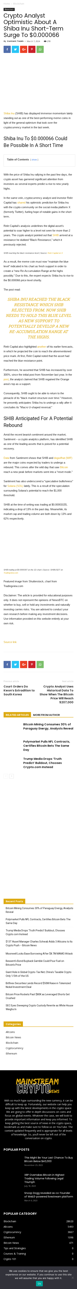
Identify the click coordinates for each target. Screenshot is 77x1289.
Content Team (15, 41)
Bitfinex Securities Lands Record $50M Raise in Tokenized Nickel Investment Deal (38, 985)
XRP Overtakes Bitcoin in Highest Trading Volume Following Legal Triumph (44, 1178)
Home (7, 3)
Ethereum (11, 1053)
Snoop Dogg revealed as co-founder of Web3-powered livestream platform (48, 1194)
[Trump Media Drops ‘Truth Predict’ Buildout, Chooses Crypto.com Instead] (12, 763)
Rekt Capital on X (55, 253)
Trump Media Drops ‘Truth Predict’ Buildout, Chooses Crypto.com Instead (42, 763)
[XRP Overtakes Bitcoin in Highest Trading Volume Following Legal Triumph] (12, 1179)
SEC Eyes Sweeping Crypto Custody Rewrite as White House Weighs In (39, 1007)
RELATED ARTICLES (17, 715)
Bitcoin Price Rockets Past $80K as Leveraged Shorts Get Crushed (38, 996)
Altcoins (10, 1032)
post (6, 379)
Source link (10, 642)
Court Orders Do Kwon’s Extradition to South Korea (19, 690)
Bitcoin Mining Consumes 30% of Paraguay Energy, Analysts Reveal (48, 726)
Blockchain (18, 3)
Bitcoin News (13, 1037)
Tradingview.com (11, 573)
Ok (39, 1283)
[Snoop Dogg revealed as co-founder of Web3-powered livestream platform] (12, 1197)
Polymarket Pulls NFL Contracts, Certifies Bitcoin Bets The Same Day (46, 746)
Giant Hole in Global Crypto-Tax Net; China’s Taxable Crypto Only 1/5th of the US (38, 974)
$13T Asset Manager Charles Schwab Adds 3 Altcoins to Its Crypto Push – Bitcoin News (39, 943)
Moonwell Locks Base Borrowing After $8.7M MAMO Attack (39, 953)
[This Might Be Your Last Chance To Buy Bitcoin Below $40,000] (12, 1162)
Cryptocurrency (14, 1048)
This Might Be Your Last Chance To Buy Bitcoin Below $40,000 (48, 1159)
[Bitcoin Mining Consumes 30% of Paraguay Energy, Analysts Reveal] (12, 728)
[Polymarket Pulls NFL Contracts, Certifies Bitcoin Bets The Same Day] (12, 746)
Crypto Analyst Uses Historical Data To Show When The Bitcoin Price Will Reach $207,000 (56, 694)
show (34, 159)
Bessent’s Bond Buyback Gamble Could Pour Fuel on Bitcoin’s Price (35, 963)
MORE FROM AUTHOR (46, 715)
